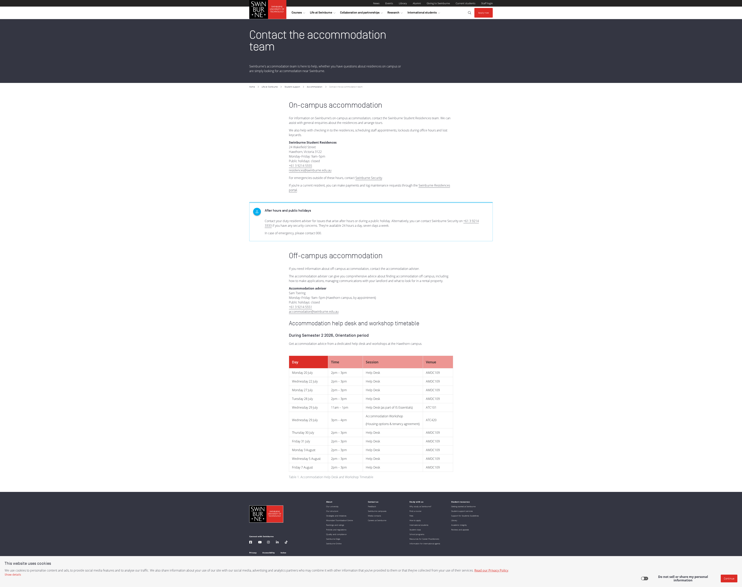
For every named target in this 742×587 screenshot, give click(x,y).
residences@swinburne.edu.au (310, 170)
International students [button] (424, 13)
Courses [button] (298, 13)
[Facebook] (250, 542)
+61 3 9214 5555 (300, 166)
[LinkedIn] (277, 542)
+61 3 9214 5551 (300, 307)
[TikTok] (286, 542)
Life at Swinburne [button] (322, 13)
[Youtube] (260, 542)
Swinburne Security (368, 178)
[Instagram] (268, 542)
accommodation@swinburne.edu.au (314, 311)
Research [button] (395, 13)
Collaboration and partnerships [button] (361, 13)
